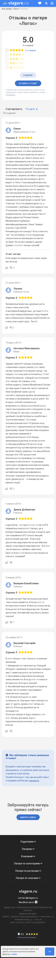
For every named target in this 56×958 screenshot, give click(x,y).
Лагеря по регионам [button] (27, 870)
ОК (49, 951)
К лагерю (28, 75)
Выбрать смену (28, 817)
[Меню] (52, 3)
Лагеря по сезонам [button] (27, 878)
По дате (30, 109)
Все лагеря (6, 9)
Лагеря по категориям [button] (27, 863)
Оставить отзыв (28, 83)
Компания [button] (27, 856)
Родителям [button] (27, 841)
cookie (13, 954)
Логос (16, 9)
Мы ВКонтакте (26, 902)
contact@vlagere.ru (28, 898)
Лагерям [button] (27, 849)
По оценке (9, 113)
